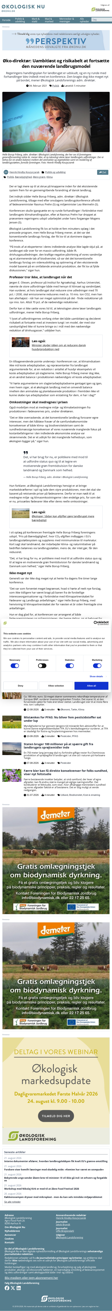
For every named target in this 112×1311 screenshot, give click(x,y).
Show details (96, 676)
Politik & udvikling (20, 20)
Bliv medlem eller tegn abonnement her (31, 1278)
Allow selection (56, 685)
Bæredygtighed (23, 177)
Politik (55, 85)
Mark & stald (36, 20)
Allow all (91, 685)
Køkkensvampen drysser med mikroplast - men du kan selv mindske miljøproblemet (53, 1197)
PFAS (75, 736)
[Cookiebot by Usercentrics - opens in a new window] (96, 623)
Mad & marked (49, 20)
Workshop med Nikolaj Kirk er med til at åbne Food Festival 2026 (41, 1188)
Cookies (9, 1238)
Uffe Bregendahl (65, 1231)
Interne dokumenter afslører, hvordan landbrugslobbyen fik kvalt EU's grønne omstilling (55, 1161)
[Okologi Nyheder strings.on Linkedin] (18, 1288)
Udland (64, 795)
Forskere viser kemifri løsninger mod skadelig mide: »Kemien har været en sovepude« (54, 1169)
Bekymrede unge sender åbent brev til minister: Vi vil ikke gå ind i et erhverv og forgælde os (55, 1179)
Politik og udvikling (55, 172)
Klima (50, 177)
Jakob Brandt (63, 1224)
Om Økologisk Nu (15, 1227)
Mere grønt (39, 177)
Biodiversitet (75, 795)
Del (104, 172)
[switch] (42, 665)
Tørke (74, 709)
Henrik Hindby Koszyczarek (24, 172)
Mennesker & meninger (67, 20)
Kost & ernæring (91, 795)
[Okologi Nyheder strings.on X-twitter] (12, 1288)
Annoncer (10, 1234)
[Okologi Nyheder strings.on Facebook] (7, 1288)
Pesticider (66, 736)
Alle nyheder (84, 20)
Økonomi (65, 709)
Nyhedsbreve (12, 1231)
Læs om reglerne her (90, 1306)
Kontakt (9, 1242)
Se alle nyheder (12, 1202)
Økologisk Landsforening (69, 1237)
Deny (20, 685)
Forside (6, 20)
